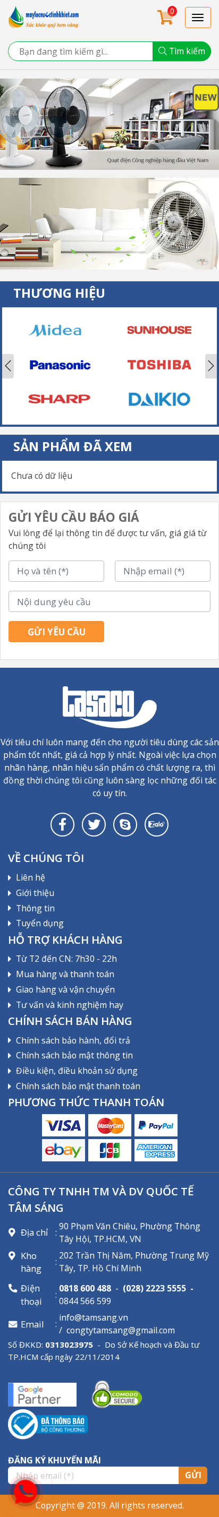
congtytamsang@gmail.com (120, 1330)
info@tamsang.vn (93, 1317)
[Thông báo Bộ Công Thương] (48, 1423)
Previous (8, 366)
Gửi (193, 1475)
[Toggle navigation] (198, 17)
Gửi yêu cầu (57, 632)
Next (211, 366)
